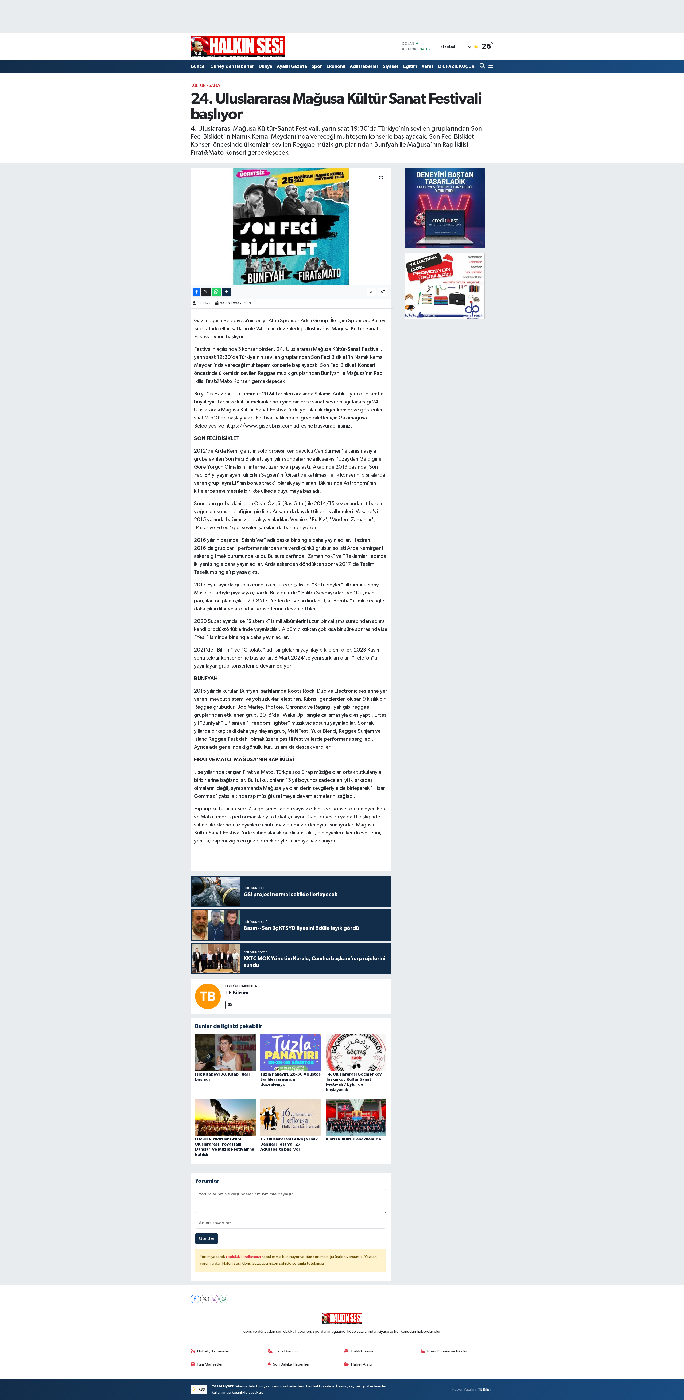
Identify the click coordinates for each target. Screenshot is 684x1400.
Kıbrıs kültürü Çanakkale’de (353, 1139)
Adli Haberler (364, 66)
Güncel (198, 66)
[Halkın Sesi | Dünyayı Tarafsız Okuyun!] (238, 46)
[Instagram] (214, 1299)
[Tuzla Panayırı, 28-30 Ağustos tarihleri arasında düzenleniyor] (290, 1052)
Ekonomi (336, 66)
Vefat (428, 66)
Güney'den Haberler (232, 66)
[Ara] (483, 66)
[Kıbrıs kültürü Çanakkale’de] (356, 1117)
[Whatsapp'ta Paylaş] (216, 292)
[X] (204, 1299)
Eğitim (410, 66)
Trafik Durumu (362, 1351)
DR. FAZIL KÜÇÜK (456, 66)
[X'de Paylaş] (206, 292)
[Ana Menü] (490, 66)
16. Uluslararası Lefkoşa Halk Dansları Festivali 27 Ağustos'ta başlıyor (289, 1144)
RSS (201, 1389)
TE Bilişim (485, 1389)
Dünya (265, 66)
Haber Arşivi (361, 1364)
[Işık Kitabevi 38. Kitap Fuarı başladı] (225, 1052)
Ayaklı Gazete (292, 66)
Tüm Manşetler (210, 1364)
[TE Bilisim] (208, 996)
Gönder (207, 1238)
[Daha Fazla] (226, 292)
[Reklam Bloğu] (445, 208)
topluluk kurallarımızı (244, 1257)
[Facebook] (195, 1299)
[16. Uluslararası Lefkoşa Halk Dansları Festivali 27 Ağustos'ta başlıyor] (290, 1117)
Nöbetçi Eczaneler (213, 1351)
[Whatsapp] (223, 1299)
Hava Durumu (286, 1351)
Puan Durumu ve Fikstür (448, 1351)
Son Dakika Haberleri (291, 1364)
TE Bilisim (205, 303)
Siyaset (391, 66)
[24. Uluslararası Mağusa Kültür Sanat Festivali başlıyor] (291, 226)
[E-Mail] (229, 1005)
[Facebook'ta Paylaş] (196, 292)
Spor (317, 66)
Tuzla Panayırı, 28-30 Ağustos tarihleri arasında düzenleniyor (290, 1079)
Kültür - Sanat (206, 85)
